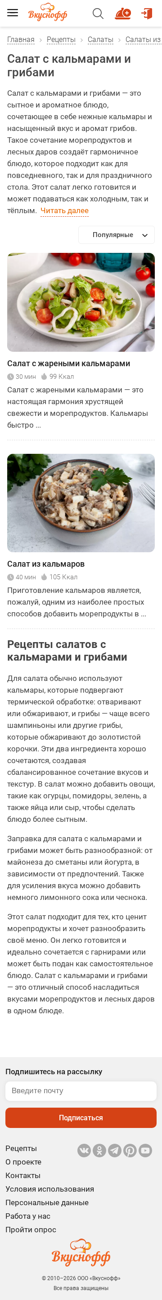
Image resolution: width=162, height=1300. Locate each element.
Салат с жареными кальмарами (68, 363)
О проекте (23, 1161)
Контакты (22, 1175)
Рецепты (61, 39)
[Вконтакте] (84, 1150)
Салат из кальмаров (46, 563)
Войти (148, 9)
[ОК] (99, 1150)
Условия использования (49, 1188)
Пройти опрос (30, 1229)
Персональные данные (47, 1202)
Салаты (100, 39)
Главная (21, 39)
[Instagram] (130, 1150)
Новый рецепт (124, 9)
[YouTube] (145, 1150)
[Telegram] (115, 1150)
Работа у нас (27, 1216)
